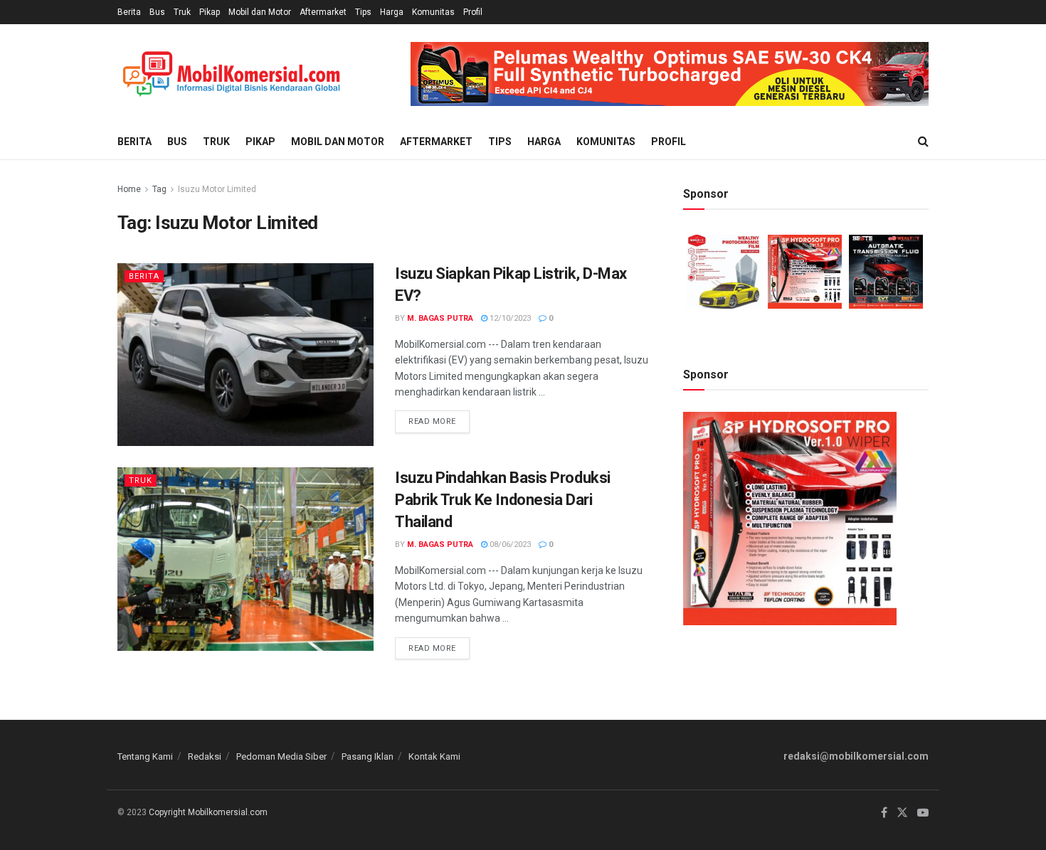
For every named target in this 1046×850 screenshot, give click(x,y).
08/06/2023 (509, 544)
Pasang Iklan (367, 756)
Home (129, 189)
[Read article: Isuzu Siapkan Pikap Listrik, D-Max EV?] (245, 354)
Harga (391, 12)
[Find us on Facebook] (884, 813)
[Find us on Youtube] (923, 813)
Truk (182, 12)
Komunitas (433, 12)
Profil (472, 12)
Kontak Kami (434, 756)
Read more (439, 418)
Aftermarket (323, 12)
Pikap (209, 12)
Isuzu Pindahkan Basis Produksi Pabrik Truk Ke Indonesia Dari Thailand (503, 500)
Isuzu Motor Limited (217, 189)
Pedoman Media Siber (281, 756)
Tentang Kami (145, 756)
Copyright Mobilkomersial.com (208, 812)
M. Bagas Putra (440, 318)
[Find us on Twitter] (902, 813)
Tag (159, 189)
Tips (363, 12)
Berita (129, 12)
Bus (157, 12)
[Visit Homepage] (231, 74)
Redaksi (204, 756)
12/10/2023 (509, 318)
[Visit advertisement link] (670, 74)
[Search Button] (923, 141)
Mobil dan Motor (259, 12)
